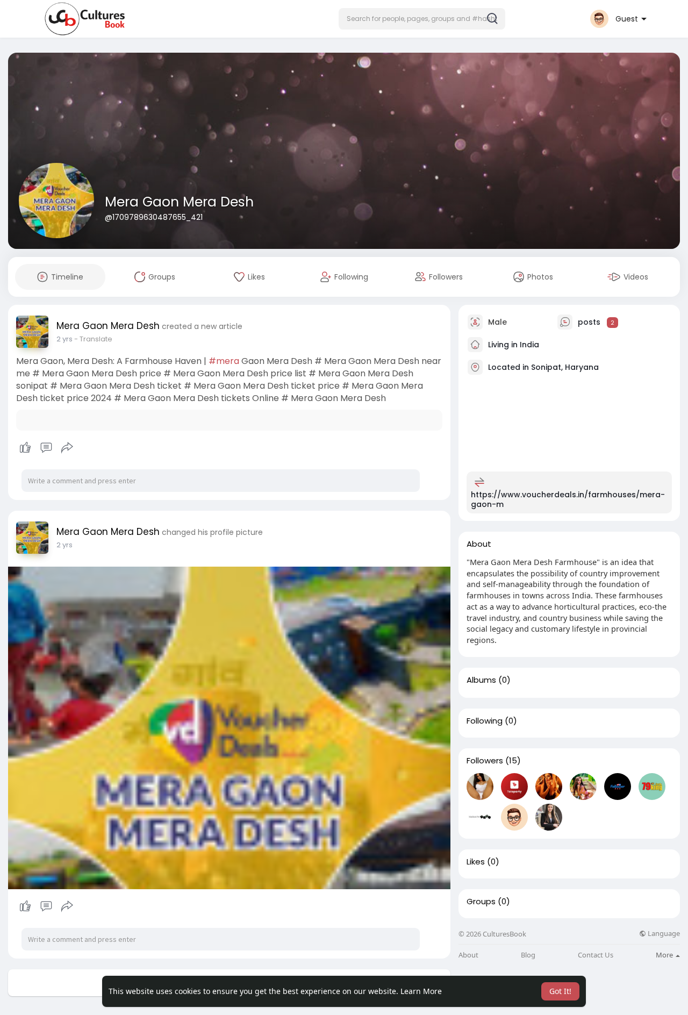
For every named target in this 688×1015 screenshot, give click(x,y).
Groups (481, 901)
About (468, 955)
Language (663, 933)
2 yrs (64, 339)
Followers (485, 760)
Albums (481, 680)
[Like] (46, 448)
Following (485, 721)
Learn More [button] (421, 991)
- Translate (93, 339)
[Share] (67, 448)
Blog (528, 955)
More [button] (665, 955)
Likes (476, 861)
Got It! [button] (560, 991)
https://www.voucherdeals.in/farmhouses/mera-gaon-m (568, 499)
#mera (224, 361)
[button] (422, 19)
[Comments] (46, 448)
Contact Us (595, 955)
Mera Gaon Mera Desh (179, 201)
